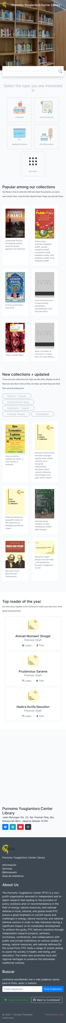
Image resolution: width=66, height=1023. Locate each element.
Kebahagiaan (42, 414)
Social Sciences (46, 117)
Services (7, 868)
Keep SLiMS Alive (18, 999)
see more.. (33, 171)
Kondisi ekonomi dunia (18, 402)
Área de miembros (13, 875)
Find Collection (53, 989)
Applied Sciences (19, 144)
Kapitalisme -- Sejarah (18, 408)
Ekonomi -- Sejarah (16, 396)
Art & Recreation (47, 144)
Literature (19, 117)
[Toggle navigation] (6, 12)
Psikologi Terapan (16, 414)
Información (9, 864)
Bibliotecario (9, 872)
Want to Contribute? (48, 999)
